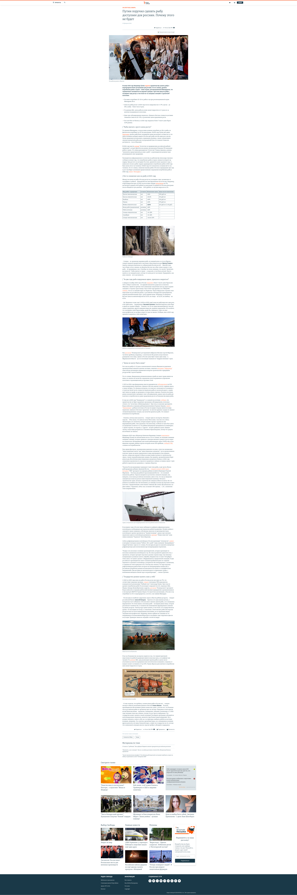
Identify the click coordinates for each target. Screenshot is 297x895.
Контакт (103, 889)
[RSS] (171, 880)
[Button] (157, 28)
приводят (154, 535)
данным (132, 660)
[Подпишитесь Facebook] (153, 880)
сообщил (163, 400)
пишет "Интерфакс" (135, 172)
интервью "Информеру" (165, 368)
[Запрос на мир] (112, 834)
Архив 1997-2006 (105, 886)
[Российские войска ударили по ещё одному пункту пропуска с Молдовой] (136, 856)
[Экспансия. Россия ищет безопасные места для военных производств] (112, 852)
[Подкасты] (175, 880)
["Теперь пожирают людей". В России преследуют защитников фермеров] (160, 856)
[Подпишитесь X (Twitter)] (157, 880)
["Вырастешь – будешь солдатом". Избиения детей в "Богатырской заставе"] (160, 834)
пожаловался (165, 435)
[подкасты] (234, 2)
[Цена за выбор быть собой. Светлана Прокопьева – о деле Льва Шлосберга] (181, 803)
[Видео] (230, 2)
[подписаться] (179, 880)
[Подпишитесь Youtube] (160, 880)
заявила (124, 290)
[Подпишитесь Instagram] (168, 880)
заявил (171, 541)
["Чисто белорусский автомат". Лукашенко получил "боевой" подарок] (116, 803)
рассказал (128, 353)
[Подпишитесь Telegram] (164, 880)
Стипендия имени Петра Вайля (109, 883)
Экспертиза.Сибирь (129, 7)
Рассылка (127, 886)
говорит (146, 582)
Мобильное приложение (107, 880)
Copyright (127, 889)
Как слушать (128, 880)
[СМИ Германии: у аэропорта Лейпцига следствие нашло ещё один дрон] (136, 834)
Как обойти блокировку (131, 883)
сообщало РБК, (168, 443)
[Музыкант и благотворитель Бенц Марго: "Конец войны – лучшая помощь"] (148, 803)
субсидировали (162, 384)
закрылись (150, 283)
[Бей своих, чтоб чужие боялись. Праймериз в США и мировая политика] (148, 774)
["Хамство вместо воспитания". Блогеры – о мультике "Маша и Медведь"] (116, 774)
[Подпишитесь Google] (149, 880)
